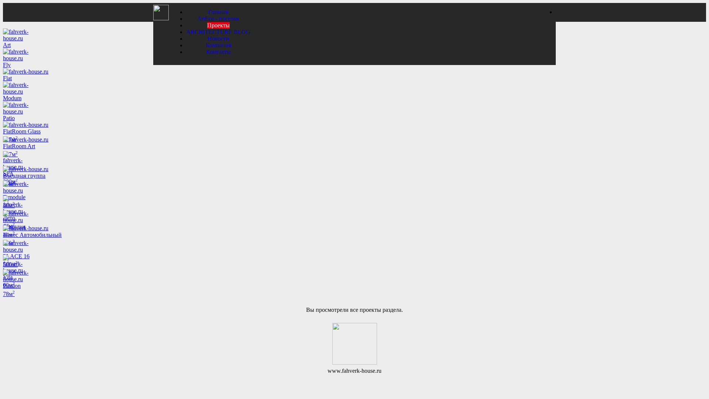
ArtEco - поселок (218, 19)
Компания (218, 45)
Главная (218, 12)
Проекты (218, 25)
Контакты (218, 52)
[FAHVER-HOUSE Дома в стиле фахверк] (161, 18)
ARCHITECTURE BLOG (218, 32)
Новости (218, 38)
